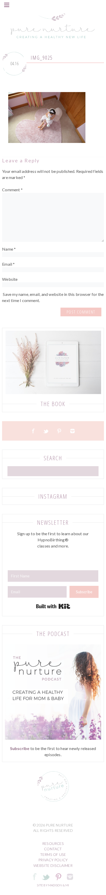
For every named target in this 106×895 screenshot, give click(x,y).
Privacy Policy (53, 860)
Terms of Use (53, 854)
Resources (53, 843)
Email (8, 264)
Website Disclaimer (53, 865)
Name (9, 249)
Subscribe (20, 748)
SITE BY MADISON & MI (53, 885)
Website (9, 279)
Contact (53, 849)
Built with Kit (53, 606)
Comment (12, 189)
